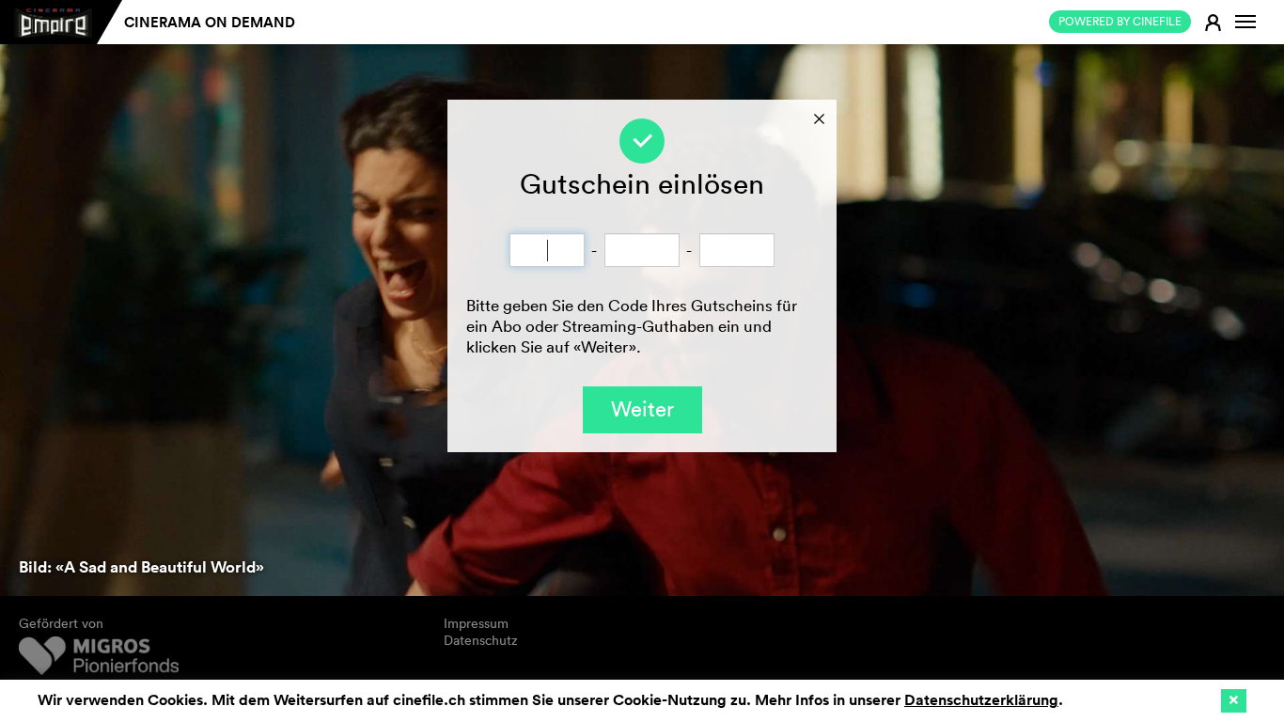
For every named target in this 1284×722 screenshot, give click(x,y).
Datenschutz (481, 640)
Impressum (476, 623)
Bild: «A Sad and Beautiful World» (141, 567)
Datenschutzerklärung (981, 700)
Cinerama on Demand (209, 22)
